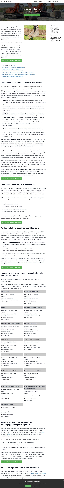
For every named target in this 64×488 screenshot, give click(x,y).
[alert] (32, 483)
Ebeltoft (8, 434)
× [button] (63, 480)
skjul (14, 65)
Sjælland (49, 1)
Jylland (40, 1)
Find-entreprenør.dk (6, 1)
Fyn (44, 1)
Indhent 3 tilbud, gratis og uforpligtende (32, 15)
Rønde (42, 432)
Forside (35, 1)
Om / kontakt (55, 1)
